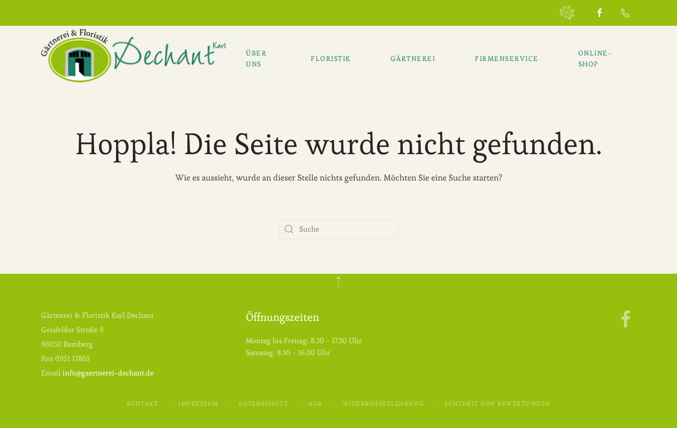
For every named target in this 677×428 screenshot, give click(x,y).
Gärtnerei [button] (413, 58)
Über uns (256, 58)
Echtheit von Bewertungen (498, 403)
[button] (338, 282)
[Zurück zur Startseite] (133, 56)
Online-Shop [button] (595, 58)
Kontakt (143, 403)
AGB (315, 403)
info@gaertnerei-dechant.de (108, 372)
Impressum (198, 403)
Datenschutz (263, 403)
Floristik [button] (331, 58)
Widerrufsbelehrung (383, 403)
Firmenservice (507, 58)
